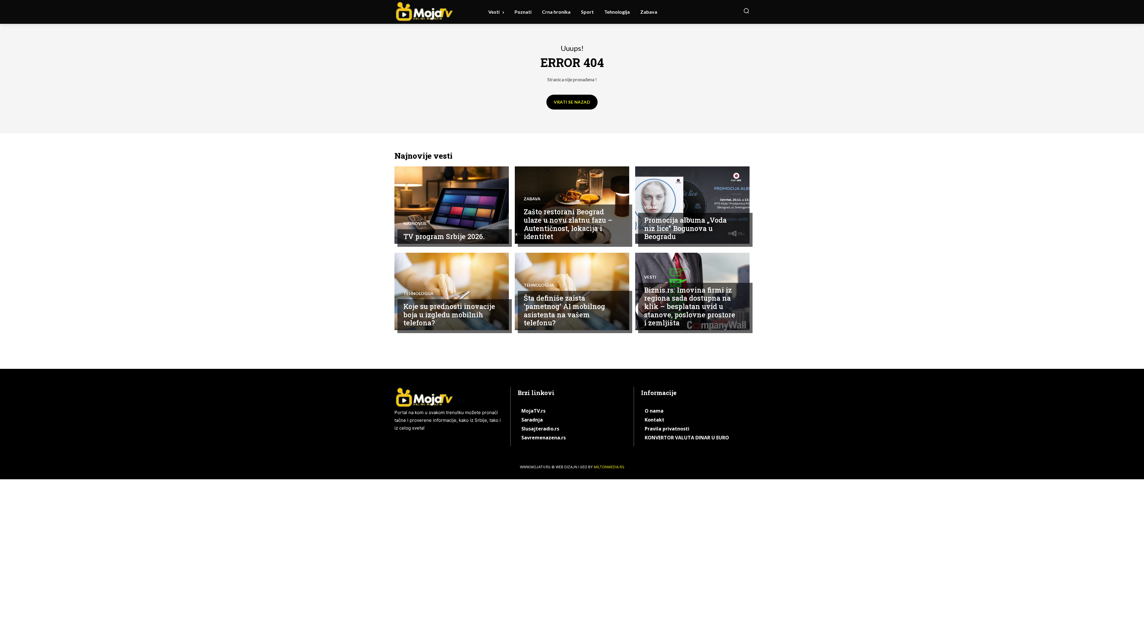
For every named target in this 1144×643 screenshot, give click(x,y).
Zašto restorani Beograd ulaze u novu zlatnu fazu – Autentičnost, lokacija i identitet (568, 224)
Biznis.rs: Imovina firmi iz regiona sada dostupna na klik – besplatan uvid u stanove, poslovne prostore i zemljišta (689, 306)
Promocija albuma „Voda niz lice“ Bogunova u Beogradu (685, 228)
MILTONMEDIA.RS (609, 467)
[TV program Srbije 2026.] (451, 205)
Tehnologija (418, 293)
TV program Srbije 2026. (444, 236)
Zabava (532, 199)
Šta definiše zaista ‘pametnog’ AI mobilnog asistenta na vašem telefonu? (564, 310)
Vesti (650, 207)
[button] (746, 10)
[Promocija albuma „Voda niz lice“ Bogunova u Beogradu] (692, 205)
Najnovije (415, 223)
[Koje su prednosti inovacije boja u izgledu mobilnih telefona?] (451, 291)
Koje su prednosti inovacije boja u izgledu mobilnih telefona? (449, 314)
